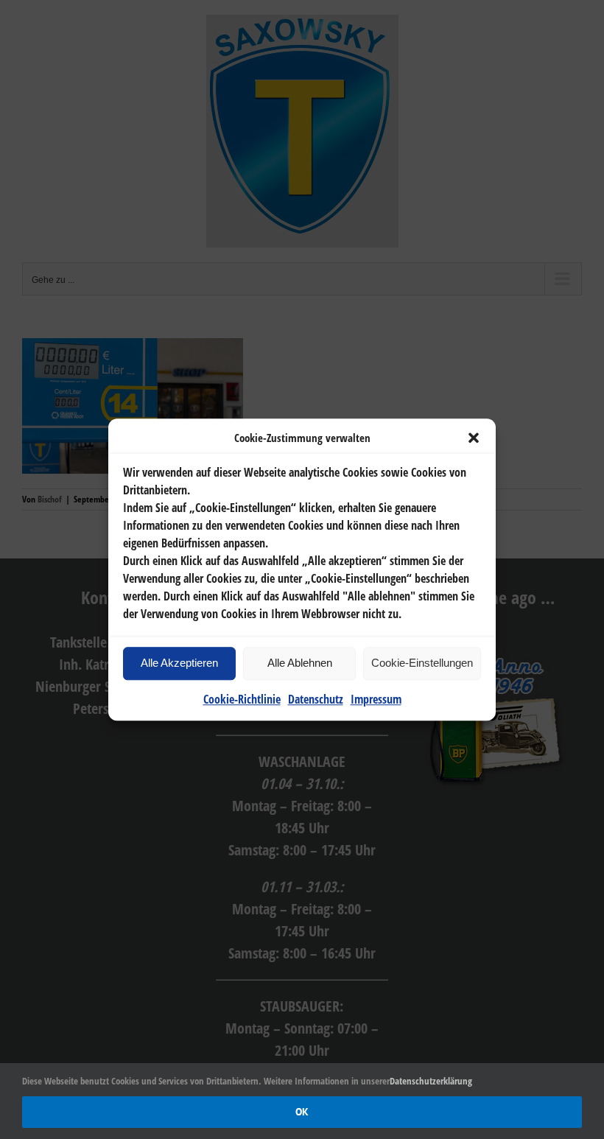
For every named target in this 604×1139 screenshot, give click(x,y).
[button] (473, 438)
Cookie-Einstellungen (422, 662)
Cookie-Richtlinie (242, 699)
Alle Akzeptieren (179, 662)
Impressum (376, 699)
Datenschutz (315, 699)
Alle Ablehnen (299, 662)
